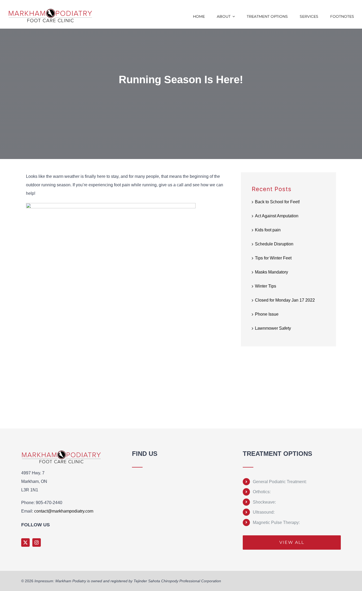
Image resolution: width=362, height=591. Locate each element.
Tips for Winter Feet (273, 258)
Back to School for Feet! (277, 202)
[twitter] (25, 542)
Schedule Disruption (274, 244)
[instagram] (36, 542)
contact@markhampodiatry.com (63, 511)
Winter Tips (265, 286)
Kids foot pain (268, 230)
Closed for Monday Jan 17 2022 (285, 300)
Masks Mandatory (271, 272)
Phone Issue (267, 314)
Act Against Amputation (276, 216)
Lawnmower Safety (273, 328)
